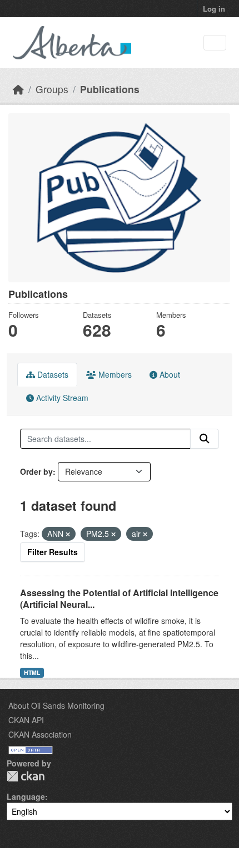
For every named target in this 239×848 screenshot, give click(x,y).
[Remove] (68, 534)
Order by (36, 471)
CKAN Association (40, 734)
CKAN (25, 776)
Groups (52, 89)
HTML (32, 672)
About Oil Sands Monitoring (56, 705)
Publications (110, 89)
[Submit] (204, 439)
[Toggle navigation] (214, 43)
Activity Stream (61, 397)
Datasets (51, 374)
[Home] (18, 89)
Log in (214, 8)
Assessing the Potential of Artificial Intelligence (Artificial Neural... (119, 598)
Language (26, 796)
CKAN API (26, 719)
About (168, 374)
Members (114, 374)
